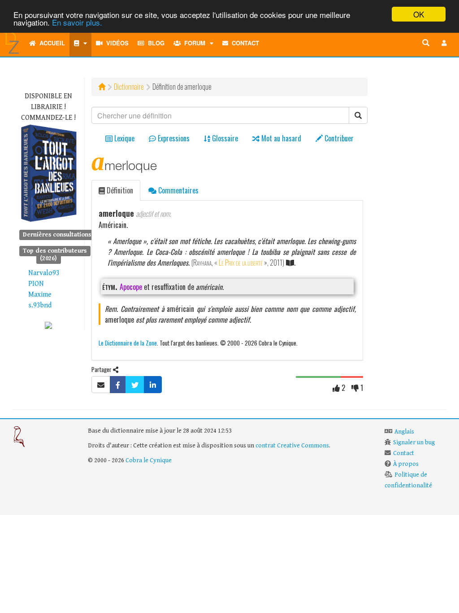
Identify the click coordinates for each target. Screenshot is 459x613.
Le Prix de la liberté (241, 262)
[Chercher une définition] (426, 43)
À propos (406, 464)
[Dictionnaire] (80, 43)
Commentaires (177, 190)
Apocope (131, 286)
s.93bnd (40, 305)
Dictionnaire (129, 86)
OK (418, 14)
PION (36, 284)
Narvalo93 (44, 273)
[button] (444, 43)
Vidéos (116, 43)
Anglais (404, 431)
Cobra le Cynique (149, 460)
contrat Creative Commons (292, 445)
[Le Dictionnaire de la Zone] (48, 325)
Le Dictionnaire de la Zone (128, 342)
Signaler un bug (414, 442)
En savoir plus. (77, 22)
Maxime (40, 294)
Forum (193, 43)
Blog (154, 43)
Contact (243, 43)
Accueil (50, 43)
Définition (119, 190)
